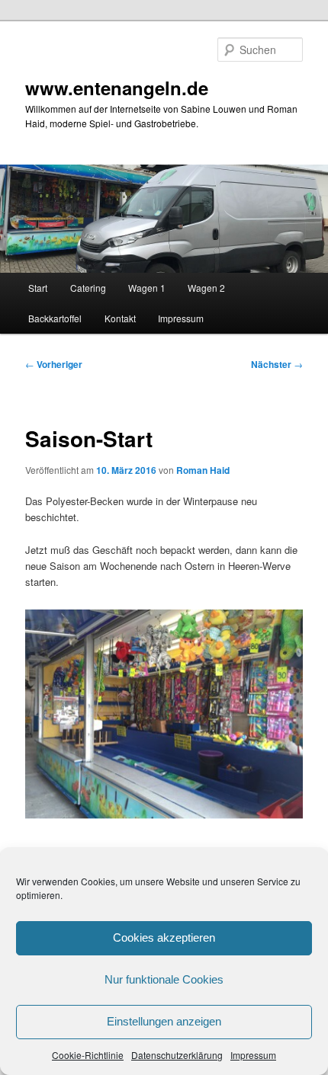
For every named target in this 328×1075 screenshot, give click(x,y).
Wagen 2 (206, 287)
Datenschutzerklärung (177, 1054)
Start (37, 287)
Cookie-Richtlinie (88, 1054)
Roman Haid (203, 470)
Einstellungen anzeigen (164, 1021)
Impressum (253, 1054)
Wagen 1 (147, 287)
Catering (88, 287)
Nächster (277, 364)
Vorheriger (53, 364)
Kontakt (120, 318)
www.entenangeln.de (116, 88)
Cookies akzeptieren (164, 937)
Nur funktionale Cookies (164, 979)
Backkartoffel (55, 318)
